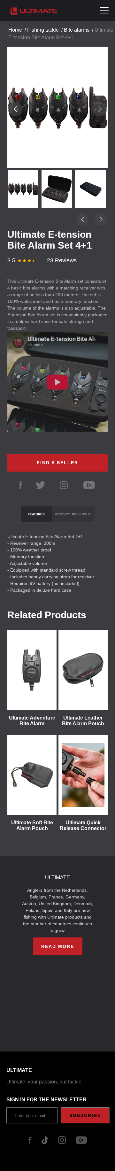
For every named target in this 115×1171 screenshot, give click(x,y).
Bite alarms (76, 30)
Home (15, 30)
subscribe (85, 1115)
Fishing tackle (43, 30)
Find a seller (57, 462)
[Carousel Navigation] (57, 109)
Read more (57, 946)
